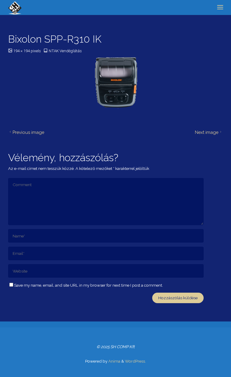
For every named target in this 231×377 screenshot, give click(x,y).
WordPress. (135, 361)
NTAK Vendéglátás (65, 50)
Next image (206, 132)
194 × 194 (22, 50)
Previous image (28, 132)
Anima (113, 361)
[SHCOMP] (15, 7)
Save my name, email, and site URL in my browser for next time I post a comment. (88, 285)
